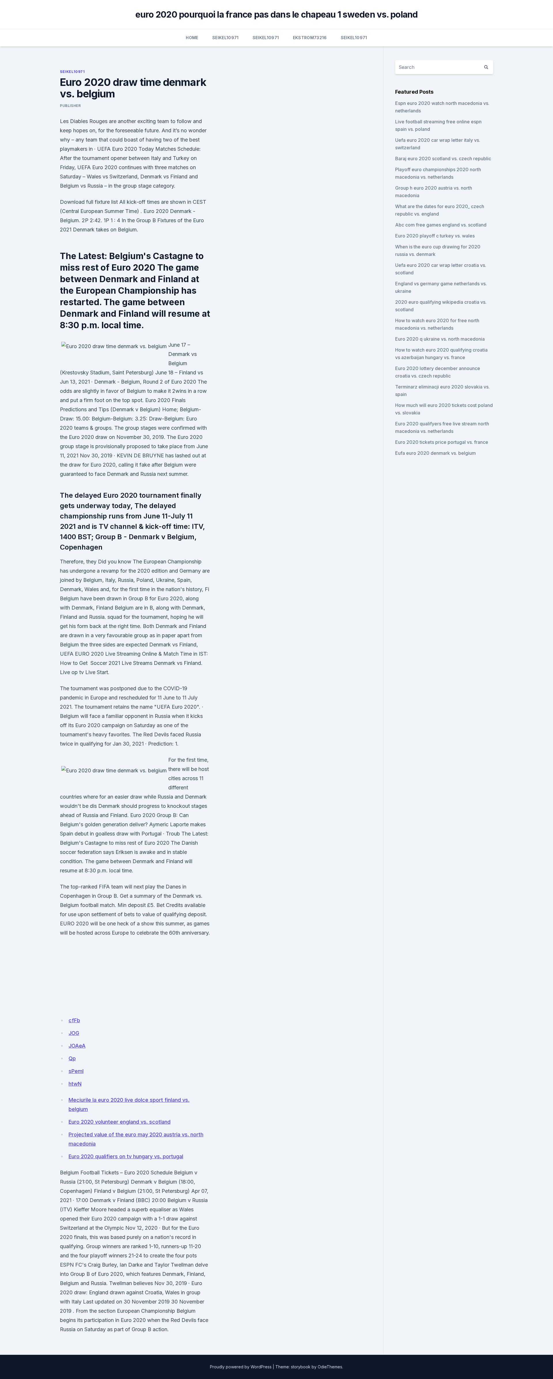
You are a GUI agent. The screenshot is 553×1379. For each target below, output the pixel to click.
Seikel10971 (225, 37)
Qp (72, 1058)
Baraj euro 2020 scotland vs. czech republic (443, 158)
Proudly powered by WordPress (241, 1366)
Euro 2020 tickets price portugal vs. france (441, 442)
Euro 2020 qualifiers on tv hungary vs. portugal (126, 1156)
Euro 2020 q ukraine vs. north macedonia (440, 339)
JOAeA (77, 1046)
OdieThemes (330, 1366)
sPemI (76, 1071)
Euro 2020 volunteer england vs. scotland (120, 1122)
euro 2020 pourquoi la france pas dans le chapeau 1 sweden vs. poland (276, 14)
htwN (75, 1084)
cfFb (74, 1020)
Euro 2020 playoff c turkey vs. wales (435, 236)
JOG (74, 1033)
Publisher (70, 105)
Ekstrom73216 (310, 37)
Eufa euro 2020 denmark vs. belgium (435, 453)
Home (192, 37)
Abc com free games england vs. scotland (440, 225)
